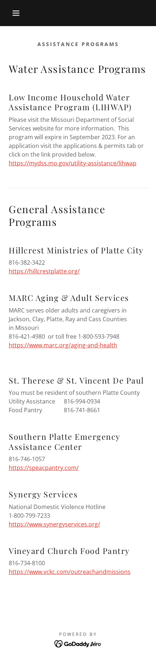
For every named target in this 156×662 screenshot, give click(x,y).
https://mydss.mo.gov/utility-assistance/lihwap (72, 163)
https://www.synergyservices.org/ (54, 524)
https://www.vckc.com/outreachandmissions (70, 572)
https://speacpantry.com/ (44, 468)
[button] (12, 13)
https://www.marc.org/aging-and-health (63, 345)
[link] (78, 643)
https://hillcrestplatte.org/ (44, 271)
